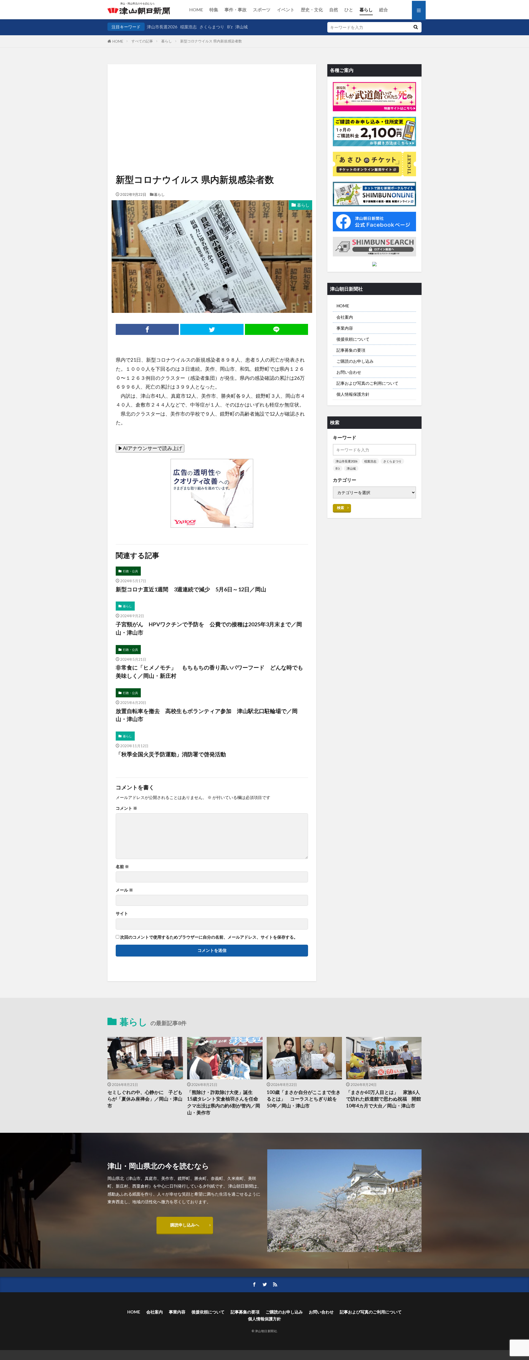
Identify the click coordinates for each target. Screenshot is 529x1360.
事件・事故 (236, 9)
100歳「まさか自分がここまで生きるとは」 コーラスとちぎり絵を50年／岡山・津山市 (304, 1099)
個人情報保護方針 (352, 394)
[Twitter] (211, 329)
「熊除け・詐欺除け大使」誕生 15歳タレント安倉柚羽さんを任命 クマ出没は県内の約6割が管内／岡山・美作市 (225, 1102)
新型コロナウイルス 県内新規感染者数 (211, 41)
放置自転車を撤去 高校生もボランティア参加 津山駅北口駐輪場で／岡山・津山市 (207, 715)
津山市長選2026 (162, 26)
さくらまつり (211, 26)
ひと (348, 9)
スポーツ (262, 9)
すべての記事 (142, 41)
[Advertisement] (212, 102)
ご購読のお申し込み (355, 361)
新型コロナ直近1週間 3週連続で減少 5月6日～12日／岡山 (191, 589)
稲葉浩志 (188, 26)
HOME (196, 9)
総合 (383, 9)
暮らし (366, 9)
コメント (126, 808)
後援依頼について (352, 339)
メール (124, 890)
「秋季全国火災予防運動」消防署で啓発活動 (171, 754)
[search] (415, 27)
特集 (213, 9)
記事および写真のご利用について (367, 383)
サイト (122, 913)
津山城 (241, 26)
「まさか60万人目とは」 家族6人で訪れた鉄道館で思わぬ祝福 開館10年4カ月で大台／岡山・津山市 (383, 1099)
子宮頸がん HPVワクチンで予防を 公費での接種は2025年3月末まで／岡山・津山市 (209, 628)
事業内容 (344, 328)
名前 (122, 867)
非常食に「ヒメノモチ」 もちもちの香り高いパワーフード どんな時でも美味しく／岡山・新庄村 (209, 671)
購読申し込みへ (184, 1224)
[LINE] (276, 329)
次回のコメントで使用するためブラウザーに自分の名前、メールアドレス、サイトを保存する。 (209, 937)
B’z (230, 26)
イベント (286, 9)
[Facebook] (147, 329)
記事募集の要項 (350, 350)
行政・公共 (130, 571)
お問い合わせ (348, 372)
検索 (340, 507)
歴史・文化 (312, 9)
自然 (333, 9)
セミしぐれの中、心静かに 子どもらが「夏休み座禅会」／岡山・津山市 (144, 1099)
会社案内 (344, 317)
